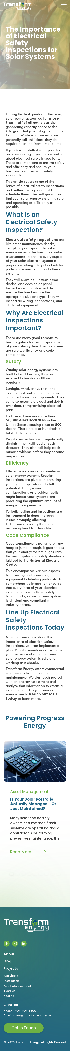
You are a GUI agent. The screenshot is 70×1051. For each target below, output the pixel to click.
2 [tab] (17, 874)
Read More (20, 852)
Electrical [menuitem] (10, 991)
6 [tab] (41, 874)
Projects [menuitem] (11, 968)
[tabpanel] (35, 802)
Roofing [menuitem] (9, 995)
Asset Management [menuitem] (17, 986)
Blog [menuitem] (7, 961)
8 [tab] (52, 874)
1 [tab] (12, 874)
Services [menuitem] (11, 975)
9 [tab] (58, 874)
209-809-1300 (25, 1011)
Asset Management (29, 791)
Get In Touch (23, 1028)
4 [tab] (29, 874)
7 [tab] (47, 874)
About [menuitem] (9, 953)
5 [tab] (35, 874)
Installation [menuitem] (11, 981)
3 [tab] (23, 874)
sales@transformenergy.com (33, 1015)
